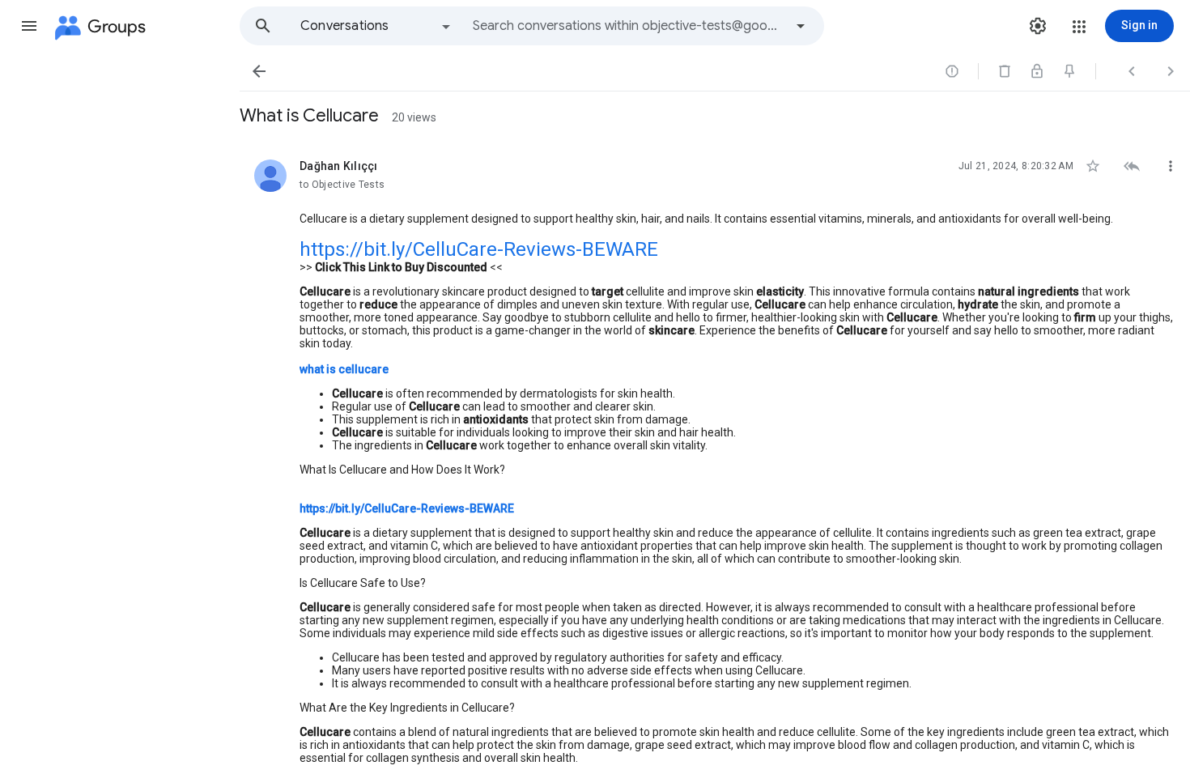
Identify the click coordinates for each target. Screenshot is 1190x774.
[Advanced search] (800, 26)
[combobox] (628, 26)
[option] (376, 26)
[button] (29, 25)
